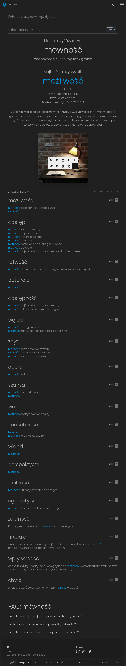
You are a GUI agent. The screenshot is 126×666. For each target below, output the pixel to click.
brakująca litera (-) (111, 29)
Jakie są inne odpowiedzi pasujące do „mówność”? (46, 632)
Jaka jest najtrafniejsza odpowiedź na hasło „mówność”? (49, 616)
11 (116, 662)
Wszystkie (24, 662)
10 (104, 662)
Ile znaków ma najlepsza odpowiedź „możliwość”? (44, 624)
